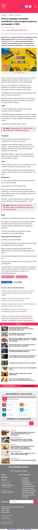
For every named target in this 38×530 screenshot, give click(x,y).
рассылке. (30, 320)
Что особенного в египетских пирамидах (23, 460)
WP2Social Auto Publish (12, 529)
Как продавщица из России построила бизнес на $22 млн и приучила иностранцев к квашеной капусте (22, 447)
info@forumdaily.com (7, 492)
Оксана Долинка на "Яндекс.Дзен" (17, 30)
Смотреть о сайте (20, 471)
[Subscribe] (31, 423)
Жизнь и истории (15, 15)
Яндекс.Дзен (12, 41)
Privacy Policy (5, 508)
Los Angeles (9, 414)
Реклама (4, 477)
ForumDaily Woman (13, 399)
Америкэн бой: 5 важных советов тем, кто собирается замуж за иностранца (15, 299)
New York (9, 409)
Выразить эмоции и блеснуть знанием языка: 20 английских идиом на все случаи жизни (18, 207)
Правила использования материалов (12, 507)
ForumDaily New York (28, 486)
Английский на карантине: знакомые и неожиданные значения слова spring (14, 310)
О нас (3, 475)
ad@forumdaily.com (7, 485)
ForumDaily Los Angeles (29, 491)
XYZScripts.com (27, 529)
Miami (25, 404)
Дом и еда (13, 430)
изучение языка (22, 277)
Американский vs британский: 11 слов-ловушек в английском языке (19, 129)
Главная (4, 15)
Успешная (13, 444)
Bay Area (26, 409)
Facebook (7, 282)
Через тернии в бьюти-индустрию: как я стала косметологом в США (23, 453)
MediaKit (4, 480)
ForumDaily (9, 404)
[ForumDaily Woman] (19, 467)
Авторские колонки (16, 437)
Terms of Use (5, 510)
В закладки (18, 282)
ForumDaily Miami (27, 484)
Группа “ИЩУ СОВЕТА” (28, 493)
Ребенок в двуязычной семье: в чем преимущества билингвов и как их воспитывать (18, 305)
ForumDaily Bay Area (28, 488)
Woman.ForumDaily (26, 318)
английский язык (7, 277)
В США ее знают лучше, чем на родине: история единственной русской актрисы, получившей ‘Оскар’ (17, 293)
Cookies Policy (5, 512)
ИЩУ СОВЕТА (24, 414)
